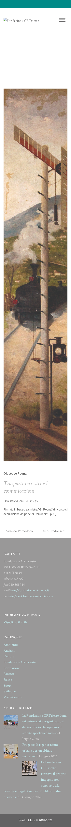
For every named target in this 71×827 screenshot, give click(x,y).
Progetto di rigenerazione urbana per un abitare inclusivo (40, 750)
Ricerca (9, 673)
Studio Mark (27, 820)
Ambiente (11, 644)
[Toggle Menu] (62, 20)
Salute (8, 679)
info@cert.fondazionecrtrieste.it (30, 596)
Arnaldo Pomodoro (19, 531)
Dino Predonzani (53, 531)
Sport (7, 685)
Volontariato (12, 697)
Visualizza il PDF (15, 622)
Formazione (12, 668)
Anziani (9, 650)
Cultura (9, 656)
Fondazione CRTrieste (20, 662)
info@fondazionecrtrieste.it (29, 590)
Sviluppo (10, 691)
